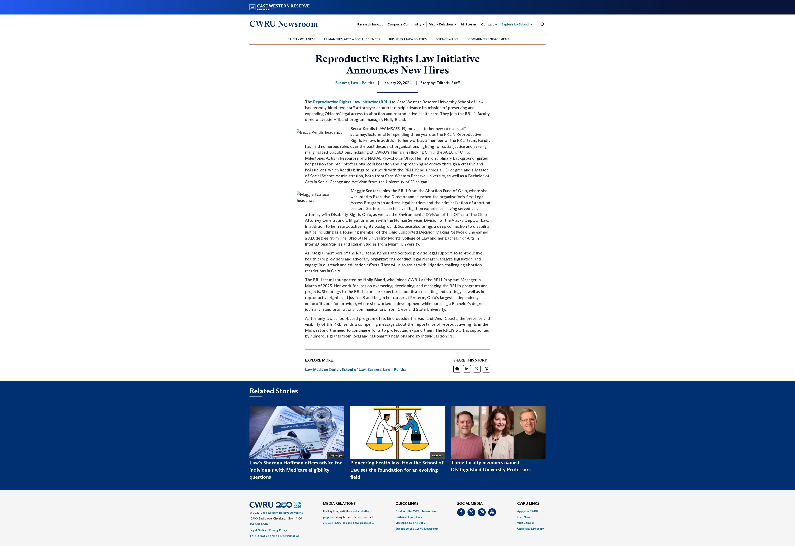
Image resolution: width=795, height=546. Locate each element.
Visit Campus (525, 523)
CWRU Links (528, 504)
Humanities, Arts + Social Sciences (352, 39)
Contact (488, 24)
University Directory (530, 528)
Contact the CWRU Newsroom (416, 511)
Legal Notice (258, 530)
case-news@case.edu (359, 523)
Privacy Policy (278, 530)
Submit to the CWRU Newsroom (416, 528)
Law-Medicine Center (322, 369)
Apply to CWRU (527, 511)
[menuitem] (300, 39)
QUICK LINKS (406, 504)
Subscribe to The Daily (410, 523)
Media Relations (441, 24)
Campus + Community (404, 24)
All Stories (469, 24)
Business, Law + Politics (408, 39)
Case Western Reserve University (281, 513)
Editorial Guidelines (408, 517)
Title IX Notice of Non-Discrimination (274, 536)
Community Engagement (488, 39)
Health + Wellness (300, 39)
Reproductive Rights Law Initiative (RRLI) (352, 101)
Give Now (523, 517)
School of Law (354, 369)
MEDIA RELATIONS (339, 504)
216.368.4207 (332, 523)
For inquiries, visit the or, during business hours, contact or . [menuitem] (348, 517)
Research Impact (370, 24)
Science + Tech (447, 39)
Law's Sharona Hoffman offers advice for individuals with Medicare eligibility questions (295, 470)
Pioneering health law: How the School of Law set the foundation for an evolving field (396, 470)
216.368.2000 (258, 524)
